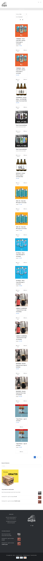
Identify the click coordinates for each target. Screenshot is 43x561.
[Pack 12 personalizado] (21, 141)
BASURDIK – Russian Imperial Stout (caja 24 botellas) (21, 393)
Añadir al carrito (18, 51)
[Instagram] (32, 525)
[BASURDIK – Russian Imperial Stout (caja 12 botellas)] (21, 355)
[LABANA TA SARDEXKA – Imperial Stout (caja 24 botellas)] (21, 327)
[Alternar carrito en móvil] (38, 2)
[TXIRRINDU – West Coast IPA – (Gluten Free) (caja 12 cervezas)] (21, 60)
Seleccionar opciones (18, 132)
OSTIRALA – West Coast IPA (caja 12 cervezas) (20, 282)
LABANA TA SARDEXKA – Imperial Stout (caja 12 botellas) (21, 310)
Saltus (21, 555)
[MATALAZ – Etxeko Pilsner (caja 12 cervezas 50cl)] (21, 165)
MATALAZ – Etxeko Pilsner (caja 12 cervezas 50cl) (20, 175)
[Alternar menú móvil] (40, 2)
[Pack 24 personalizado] (21, 117)
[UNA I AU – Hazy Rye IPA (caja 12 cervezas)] (21, 192)
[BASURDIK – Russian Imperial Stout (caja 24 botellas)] (21, 383)
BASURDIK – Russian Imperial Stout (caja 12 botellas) (21, 365)
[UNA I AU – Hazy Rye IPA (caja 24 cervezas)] (21, 218)
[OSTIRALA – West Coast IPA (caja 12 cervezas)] (21, 272)
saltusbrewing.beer (11, 522)
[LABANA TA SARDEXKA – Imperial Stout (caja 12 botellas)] (21, 300)
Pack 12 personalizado (21, 149)
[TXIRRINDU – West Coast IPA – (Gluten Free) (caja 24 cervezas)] (21, 30)
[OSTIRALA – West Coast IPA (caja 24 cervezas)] (21, 244)
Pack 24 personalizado (21, 125)
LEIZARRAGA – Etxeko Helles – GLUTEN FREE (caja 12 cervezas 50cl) (21, 99)
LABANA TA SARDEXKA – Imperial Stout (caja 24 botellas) (21, 337)
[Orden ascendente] (26, 14)
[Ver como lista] (23, 20)
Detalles (26, 50)
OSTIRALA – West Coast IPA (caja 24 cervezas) (20, 254)
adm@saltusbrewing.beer (11, 521)
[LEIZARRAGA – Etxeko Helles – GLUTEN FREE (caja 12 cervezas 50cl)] (21, 89)
